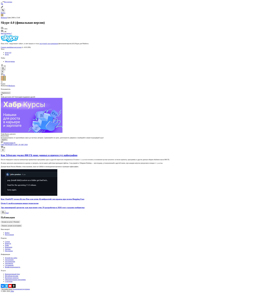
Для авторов (9, 260)
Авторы (7, 249)
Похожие (16, 222)
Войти (7, 233)
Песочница (9, 251)
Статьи (7, 241)
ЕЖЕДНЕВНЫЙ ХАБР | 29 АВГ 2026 (14, 144)
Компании (8, 247)
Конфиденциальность (12, 267)
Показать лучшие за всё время (11, 225)
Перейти (4, 140)
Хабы (7, 245)
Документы (9, 263)
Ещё (7, 213)
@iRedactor (11, 86)
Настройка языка (7, 289)
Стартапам (8, 281)
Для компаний (10, 261)
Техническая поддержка (21, 289)
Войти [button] (3, 13)
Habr (12, 291)
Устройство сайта (11, 258)
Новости (8, 243)
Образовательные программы (15, 279)
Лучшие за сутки (7, 222)
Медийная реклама (11, 276)
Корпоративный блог (12, 274)
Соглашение (9, 265)
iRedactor (4, 17)
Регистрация (9, 235)
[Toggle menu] (1, 2)
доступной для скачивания (48, 43)
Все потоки (8, 2)
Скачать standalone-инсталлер (11, 47)
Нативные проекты (11, 278)
